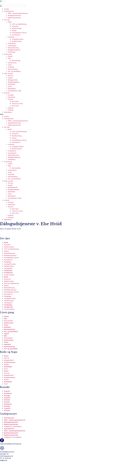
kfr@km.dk (3, 460)
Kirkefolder (11, 84)
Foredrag (11, 37)
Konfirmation (12, 63)
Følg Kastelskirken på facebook (10, 444)
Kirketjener (11, 97)
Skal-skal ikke (16, 61)
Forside (6, 9)
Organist (11, 108)
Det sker (7, 20)
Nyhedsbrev (12, 88)
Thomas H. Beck (17, 103)
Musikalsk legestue (14, 50)
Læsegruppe (12, 45)
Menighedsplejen (13, 82)
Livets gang (8, 54)
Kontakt (6, 93)
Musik (10, 22)
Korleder (11, 110)
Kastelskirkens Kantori (19, 33)
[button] (62, 114)
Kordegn (11, 95)
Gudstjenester (9, 11)
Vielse (10, 65)
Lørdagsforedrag (17, 39)
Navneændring (13, 69)
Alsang (14, 30)
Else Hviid (15, 101)
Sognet (10, 78)
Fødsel (10, 56)
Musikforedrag (16, 28)
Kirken (6, 356)
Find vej (10, 76)
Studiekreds (12, 43)
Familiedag (11, 52)
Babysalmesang (13, 48)
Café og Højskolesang (19, 24)
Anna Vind (15, 106)
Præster (10, 99)
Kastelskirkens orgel (14, 91)
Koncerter (15, 26)
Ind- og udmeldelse (14, 71)
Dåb (9, 58)
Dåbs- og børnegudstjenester (18, 13)
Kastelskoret (16, 35)
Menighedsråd (12, 80)
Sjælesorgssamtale (14, 18)
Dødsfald (11, 67)
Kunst (10, 86)
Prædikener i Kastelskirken (12, 426)
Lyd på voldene (9, 275)
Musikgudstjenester (14, 15)
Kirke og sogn (8, 73)
